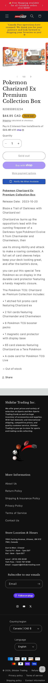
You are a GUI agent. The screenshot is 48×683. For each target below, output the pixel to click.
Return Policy (13, 490)
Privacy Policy (14, 505)
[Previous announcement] (6, 5)
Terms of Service (16, 512)
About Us (11, 483)
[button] (7, 16)
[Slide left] (17, 77)
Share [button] (9, 377)
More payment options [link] (24, 173)
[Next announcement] (42, 5)
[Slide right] (31, 77)
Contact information (35, 680)
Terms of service (34, 675)
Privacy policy (16, 675)
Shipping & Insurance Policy (22, 498)
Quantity (7, 135)
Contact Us (12, 520)
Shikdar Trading (20, 670)
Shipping (7, 120)
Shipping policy (14, 680)
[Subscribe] (39, 584)
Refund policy (38, 670)
